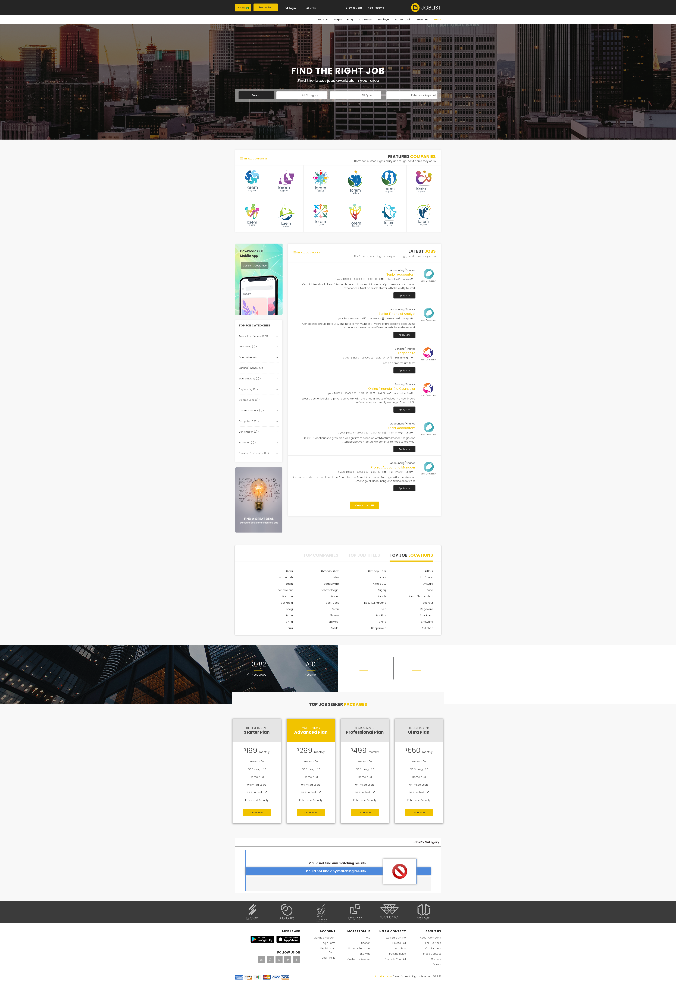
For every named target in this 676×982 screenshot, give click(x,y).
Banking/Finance (250, 368)
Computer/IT (248, 421)
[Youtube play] (261, 959)
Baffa (430, 590)
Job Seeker (365, 19)
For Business (433, 943)
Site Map (365, 953)
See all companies (255, 158)
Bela (383, 609)
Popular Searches (359, 948)
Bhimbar (334, 622)
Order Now (257, 812)
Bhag (289, 609)
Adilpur (428, 571)
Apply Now (404, 295)
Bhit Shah (427, 628)
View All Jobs (363, 505)
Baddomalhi (331, 584)
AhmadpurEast (330, 571)
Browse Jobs (354, 8)
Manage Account (324, 937)
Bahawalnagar (330, 590)
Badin (289, 584)
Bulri (290, 628)
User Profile (328, 957)
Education (247, 442)
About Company (430, 937)
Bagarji (381, 590)
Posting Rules (397, 953)
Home (437, 19)
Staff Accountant (401, 428)
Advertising (247, 346)
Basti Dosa (332, 603)
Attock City (379, 584)
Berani (335, 609)
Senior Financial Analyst (396, 313)
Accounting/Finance (253, 336)
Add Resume (376, 8)
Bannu (335, 596)
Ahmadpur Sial (377, 571)
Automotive (247, 357)
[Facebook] (296, 959)
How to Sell (399, 943)
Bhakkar (381, 615)
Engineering (248, 389)
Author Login (403, 19)
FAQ (368, 937)
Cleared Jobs (249, 400)
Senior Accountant (400, 274)
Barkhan (287, 596)
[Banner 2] (259, 500)
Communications (251, 410)
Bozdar (334, 628)
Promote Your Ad (395, 959)
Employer (384, 19)
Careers (436, 959)
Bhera (382, 622)
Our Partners (433, 948)
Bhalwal (334, 615)
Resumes (422, 19)
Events (437, 964)
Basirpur (428, 603)
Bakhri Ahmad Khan (420, 596)
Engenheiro (406, 353)
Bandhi (381, 596)
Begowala (426, 609)
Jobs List (323, 19)
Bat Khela (287, 603)
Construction (248, 431)
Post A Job (266, 7)
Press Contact (432, 953)
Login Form (328, 943)
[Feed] (279, 959)
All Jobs (311, 8)
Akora (289, 571)
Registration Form (327, 950)
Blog (350, 19)
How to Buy (399, 948)
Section (366, 943)
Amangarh (286, 577)
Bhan (289, 615)
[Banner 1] (259, 279)
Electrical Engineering (253, 453)
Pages (338, 19)
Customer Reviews (359, 959)
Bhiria (289, 622)
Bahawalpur (285, 590)
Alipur (382, 577)
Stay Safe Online (396, 937)
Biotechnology (249, 378)
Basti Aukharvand (375, 603)
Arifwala (428, 584)
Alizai (336, 577)
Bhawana (427, 622)
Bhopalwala (378, 628)
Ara (242, 7)
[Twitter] (287, 959)
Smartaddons (383, 976)
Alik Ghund (426, 577)
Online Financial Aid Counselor (391, 388)
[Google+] (270, 959)
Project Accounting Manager (393, 467)
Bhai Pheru (426, 615)
